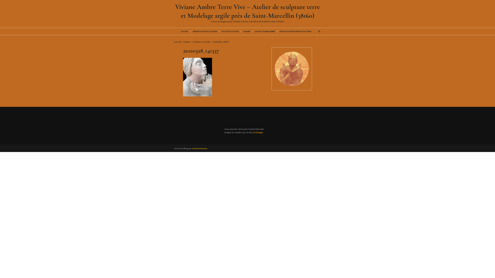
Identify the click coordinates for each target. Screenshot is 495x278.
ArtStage (257, 132)
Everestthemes (199, 148)
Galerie (246, 31)
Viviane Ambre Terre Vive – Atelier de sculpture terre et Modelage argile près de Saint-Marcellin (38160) (247, 11)
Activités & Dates (230, 31)
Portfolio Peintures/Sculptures (296, 31)
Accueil (184, 31)
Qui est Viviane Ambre (265, 31)
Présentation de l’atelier (205, 31)
